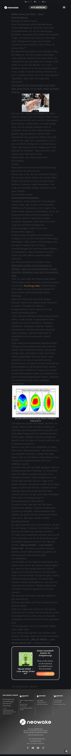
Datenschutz (33, 730)
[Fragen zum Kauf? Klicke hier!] (66, 751)
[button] (64, 7)
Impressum (26, 730)
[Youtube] (33, 748)
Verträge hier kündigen (41, 732)
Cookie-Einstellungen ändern (35, 735)
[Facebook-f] (28, 748)
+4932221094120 (7, 712)
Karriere (45, 730)
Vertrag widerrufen (29, 732)
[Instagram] (43, 748)
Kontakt (40, 730)
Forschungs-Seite (32, 285)
